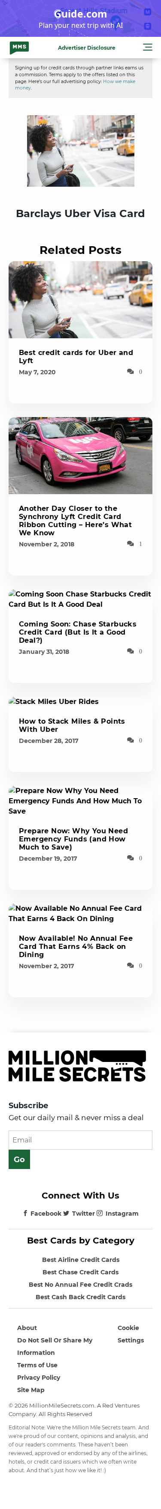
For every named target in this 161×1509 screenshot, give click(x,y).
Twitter (83, 1213)
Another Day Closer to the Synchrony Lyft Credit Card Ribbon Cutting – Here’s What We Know (75, 520)
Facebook (45, 1213)
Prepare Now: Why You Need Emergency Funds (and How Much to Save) (73, 839)
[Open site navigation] (147, 48)
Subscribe (28, 1105)
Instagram (122, 1213)
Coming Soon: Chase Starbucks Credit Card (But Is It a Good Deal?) (78, 632)
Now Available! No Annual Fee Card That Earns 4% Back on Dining (76, 946)
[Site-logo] (19, 47)
